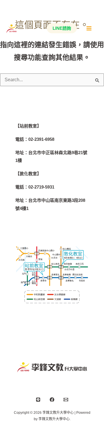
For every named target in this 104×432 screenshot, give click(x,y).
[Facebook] (52, 400)
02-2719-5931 (41, 186)
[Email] (66, 400)
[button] (60, 28)
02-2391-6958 (41, 139)
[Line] (38, 400)
